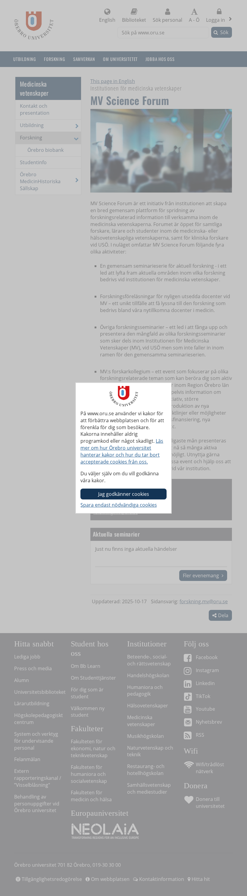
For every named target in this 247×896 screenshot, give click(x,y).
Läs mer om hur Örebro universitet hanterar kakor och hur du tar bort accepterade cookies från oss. (121, 451)
